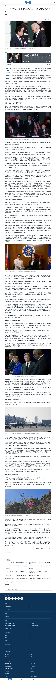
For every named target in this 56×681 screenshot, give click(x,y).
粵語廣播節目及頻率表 (33, 625)
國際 (29, 637)
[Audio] (22, 679)
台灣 (29, 635)
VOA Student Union (33, 676)
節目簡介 (7, 654)
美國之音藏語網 (32, 666)
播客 (29, 628)
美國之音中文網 (32, 663)
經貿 (29, 640)
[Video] (34, 679)
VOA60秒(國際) (8, 609)
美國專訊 (30, 606)
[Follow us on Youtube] (12, 598)
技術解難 (7, 673)
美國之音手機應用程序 (9, 668)
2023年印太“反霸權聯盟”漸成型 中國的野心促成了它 (40, 55)
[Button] (44, 20)
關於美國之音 (8, 663)
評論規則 (30, 656)
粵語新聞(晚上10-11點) (10, 625)
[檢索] (46, 679)
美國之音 (27, 56)
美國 (6, 5)
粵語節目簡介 (31, 623)
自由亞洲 (30, 668)
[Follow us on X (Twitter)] (9, 598)
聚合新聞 (7, 647)
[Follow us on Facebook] (6, 598)
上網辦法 (7, 671)
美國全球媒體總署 (9, 666)
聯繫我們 (7, 656)
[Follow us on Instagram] (15, 598)
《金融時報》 (31, 181)
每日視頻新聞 (8, 606)
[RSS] (18, 598)
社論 (6, 676)
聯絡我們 (7, 616)
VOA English (31, 671)
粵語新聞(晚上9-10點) (9, 623)
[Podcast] (21, 598)
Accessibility (31, 673)
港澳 (6, 640)
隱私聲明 (30, 654)
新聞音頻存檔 (8, 628)
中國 (6, 637)
